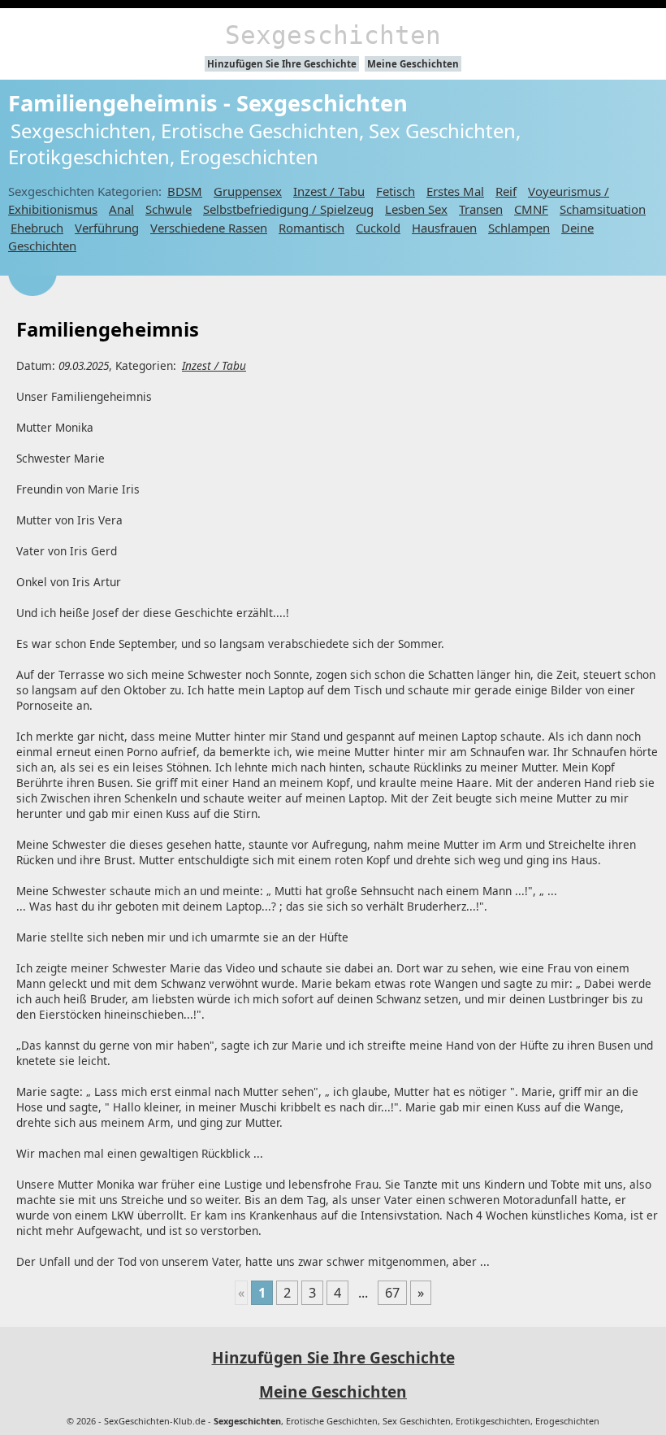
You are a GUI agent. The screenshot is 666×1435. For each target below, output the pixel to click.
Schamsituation (603, 209)
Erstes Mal (455, 191)
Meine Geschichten (413, 64)
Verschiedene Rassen (208, 228)
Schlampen (519, 228)
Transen (481, 209)
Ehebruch (37, 228)
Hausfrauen (444, 228)
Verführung (107, 228)
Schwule (168, 209)
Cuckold (378, 228)
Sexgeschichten (333, 35)
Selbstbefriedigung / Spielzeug (288, 209)
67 (392, 1293)
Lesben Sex (416, 209)
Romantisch (311, 228)
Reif (506, 191)
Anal (121, 209)
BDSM (184, 191)
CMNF (531, 209)
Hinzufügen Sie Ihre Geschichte (282, 64)
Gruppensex (248, 191)
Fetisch (395, 191)
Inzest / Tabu (329, 191)
